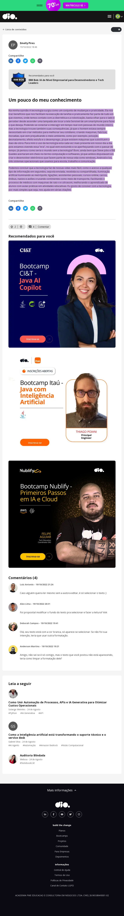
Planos (62, 830)
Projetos (62, 841)
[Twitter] (25, 60)
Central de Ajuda (62, 869)
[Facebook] (18, 60)
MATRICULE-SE (74, 5)
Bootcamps (62, 835)
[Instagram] (79, 814)
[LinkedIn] (10, 60)
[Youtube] (62, 814)
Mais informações (60, 790)
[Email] (40, 60)
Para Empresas (62, 851)
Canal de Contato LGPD (62, 885)
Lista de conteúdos (15, 29)
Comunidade (62, 846)
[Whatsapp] (32, 60)
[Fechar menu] (109, 17)
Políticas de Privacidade (62, 880)
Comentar (43, 226)
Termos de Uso (62, 875)
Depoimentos (62, 856)
